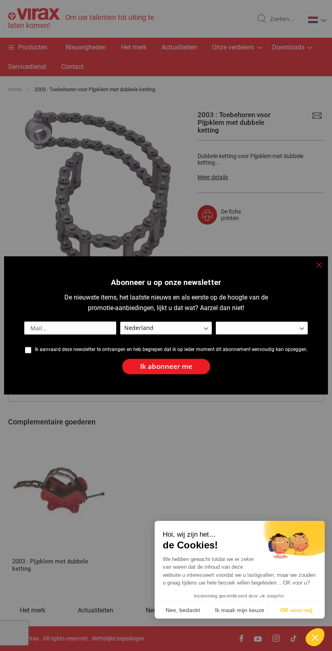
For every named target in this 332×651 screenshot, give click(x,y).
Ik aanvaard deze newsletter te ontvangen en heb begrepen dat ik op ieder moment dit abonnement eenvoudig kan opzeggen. (171, 349)
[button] (315, 637)
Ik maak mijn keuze (239, 610)
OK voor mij (296, 610)
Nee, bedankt (183, 610)
